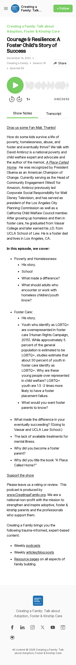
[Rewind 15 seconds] (12, 99)
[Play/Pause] (15, 85)
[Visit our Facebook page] (12, 627)
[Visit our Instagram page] (32, 627)
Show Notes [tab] (22, 113)
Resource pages (26, 559)
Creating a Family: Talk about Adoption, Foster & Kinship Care (31, 8)
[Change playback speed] (28, 99)
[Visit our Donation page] (12, 637)
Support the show (20, 475)
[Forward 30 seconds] (19, 99)
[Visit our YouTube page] (53, 627)
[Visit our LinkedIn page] (22, 627)
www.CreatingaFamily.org (26, 495)
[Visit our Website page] (63, 627)
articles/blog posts (40, 552)
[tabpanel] (38, 348)
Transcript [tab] (53, 113)
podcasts (33, 545)
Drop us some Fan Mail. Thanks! (31, 127)
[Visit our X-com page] (43, 627)
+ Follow (63, 8)
